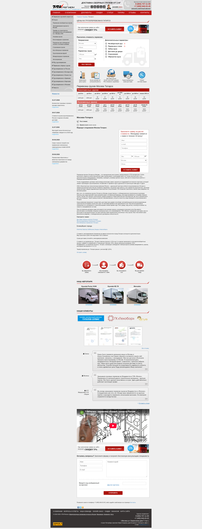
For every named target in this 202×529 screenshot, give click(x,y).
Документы (86, 12)
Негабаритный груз (115, 43)
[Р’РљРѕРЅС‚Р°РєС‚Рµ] (78, 507)
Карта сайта (125, 511)
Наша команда (85, 511)
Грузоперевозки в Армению (62, 78)
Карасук (84, 229)
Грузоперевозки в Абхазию (61, 84)
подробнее (89, 304)
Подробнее (55, 107)
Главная (56, 12)
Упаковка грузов (57, 36)
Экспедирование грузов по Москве (61, 26)
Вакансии (115, 511)
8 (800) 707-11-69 (142, 4)
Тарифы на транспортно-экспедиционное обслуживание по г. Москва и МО (62, 32)
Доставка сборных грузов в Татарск (87, 219)
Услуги (55, 20)
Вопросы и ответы (71, 511)
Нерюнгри (107, 514)
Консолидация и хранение (61, 39)
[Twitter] (80, 507)
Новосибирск (103, 229)
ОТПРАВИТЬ (113, 493)
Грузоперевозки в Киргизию (62, 81)
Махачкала (100, 514)
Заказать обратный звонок (140, 8)
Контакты (144, 12)
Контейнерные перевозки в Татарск (87, 222)
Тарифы (121, 12)
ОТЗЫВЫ (132, 12)
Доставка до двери (115, 51)
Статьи (110, 12)
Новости (55, 87)
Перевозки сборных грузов (61, 65)
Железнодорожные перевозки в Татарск (89, 221)
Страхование (113, 54)
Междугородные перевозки (61, 56)
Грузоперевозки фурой (60, 53)
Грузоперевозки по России (61, 69)
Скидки (99, 12)
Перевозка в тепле (115, 46)
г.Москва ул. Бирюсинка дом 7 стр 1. (62, 9)
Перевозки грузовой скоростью (63, 16)
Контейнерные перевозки (60, 50)
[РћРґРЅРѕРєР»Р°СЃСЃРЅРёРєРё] (83, 507)
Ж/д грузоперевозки (59, 62)
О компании (70, 12)
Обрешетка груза (114, 57)
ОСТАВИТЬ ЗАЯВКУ (130, 170)
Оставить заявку (82, 252)
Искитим (79, 229)
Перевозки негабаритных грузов (62, 23)
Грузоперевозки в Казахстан (62, 75)
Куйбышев (91, 229)
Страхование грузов (59, 47)
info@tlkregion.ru (76, 9)
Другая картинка (113, 485)
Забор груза (112, 49)
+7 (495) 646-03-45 (142, 6)
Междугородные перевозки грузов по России (82, 514)
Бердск (97, 229)
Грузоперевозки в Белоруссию (63, 72)
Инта (112, 514)
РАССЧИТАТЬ (86, 64)
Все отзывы (145, 348)
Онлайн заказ (98, 511)
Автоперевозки (57, 59)
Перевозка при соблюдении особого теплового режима (61, 43)
